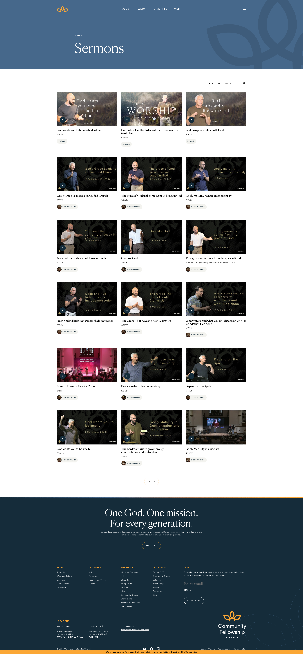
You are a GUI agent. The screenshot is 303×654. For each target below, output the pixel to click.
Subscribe (193, 600)
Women (124, 587)
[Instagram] (158, 649)
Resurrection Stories (98, 580)
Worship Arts (126, 599)
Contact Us (62, 587)
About (127, 8)
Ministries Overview (129, 572)
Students (125, 580)
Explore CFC (158, 572)
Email (187, 590)
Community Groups (129, 595)
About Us (61, 572)
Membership (158, 583)
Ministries (160, 8)
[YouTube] (144, 649)
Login (203, 649)
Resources (157, 591)
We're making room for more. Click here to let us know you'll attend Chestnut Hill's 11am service (151, 652)
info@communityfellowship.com (135, 629)
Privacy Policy (240, 649)
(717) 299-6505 (128, 626)
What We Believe (64, 576)
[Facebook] (151, 649)
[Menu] (240, 9)
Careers (211, 649)
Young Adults (126, 583)
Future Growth (63, 583)
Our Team (61, 580)
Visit (177, 8)
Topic (213, 83)
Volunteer (157, 580)
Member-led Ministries (130, 602)
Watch (142, 8)
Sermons (93, 576)
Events (92, 583)
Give (155, 595)
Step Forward (127, 606)
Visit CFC (151, 545)
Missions (156, 587)
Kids (123, 576)
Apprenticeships (225, 649)
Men (123, 591)
